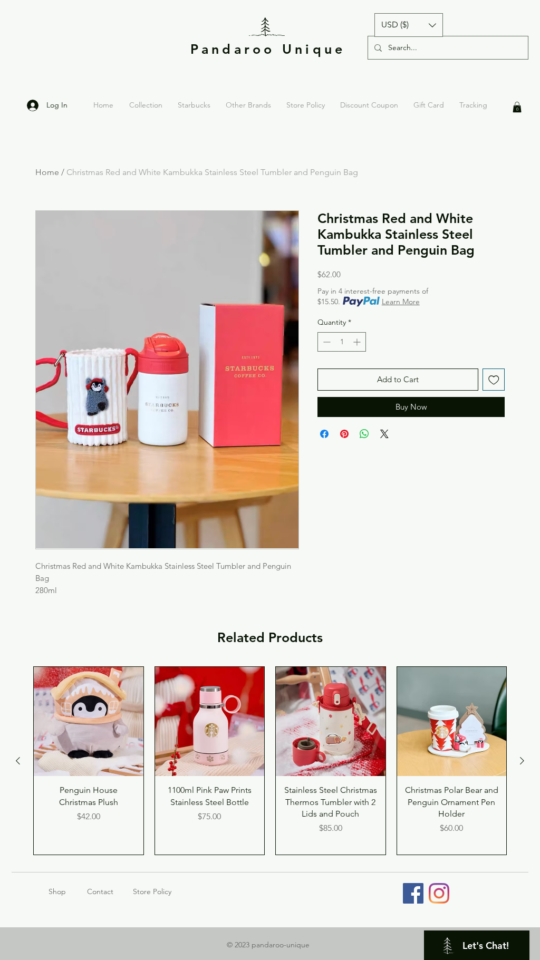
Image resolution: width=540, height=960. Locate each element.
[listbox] (408, 25)
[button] (408, 25)
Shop (68, 891)
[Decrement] (325, 342)
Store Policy (152, 891)
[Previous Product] (18, 760)
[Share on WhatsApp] (364, 434)
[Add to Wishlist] (494, 380)
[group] (270, 761)
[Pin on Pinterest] (344, 434)
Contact (100, 891)
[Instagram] (439, 893)
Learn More (401, 301)
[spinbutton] (341, 342)
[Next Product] (522, 760)
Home (47, 172)
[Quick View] (88, 722)
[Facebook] (413, 893)
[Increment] (357, 342)
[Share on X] (384, 434)
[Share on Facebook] (324, 434)
